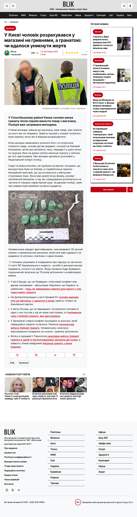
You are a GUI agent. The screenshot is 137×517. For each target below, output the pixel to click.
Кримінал (10, 28)
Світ (111, 15)
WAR (23, 15)
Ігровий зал (10, 452)
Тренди (54, 483)
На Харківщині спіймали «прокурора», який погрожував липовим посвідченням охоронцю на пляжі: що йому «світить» (104, 137)
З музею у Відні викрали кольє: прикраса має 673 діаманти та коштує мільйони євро (103, 42)
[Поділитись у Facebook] (17, 355)
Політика (13, 15)
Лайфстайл (66, 15)
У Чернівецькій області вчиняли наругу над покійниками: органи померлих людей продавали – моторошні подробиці (104, 74)
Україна (120, 15)
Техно (53, 449)
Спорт (43, 15)
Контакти (9, 484)
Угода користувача (13, 466)
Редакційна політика (14, 470)
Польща (98, 158)
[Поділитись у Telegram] (55, 355)
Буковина (99, 60)
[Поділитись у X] (36, 355)
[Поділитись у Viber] (74, 355)
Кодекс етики (11, 475)
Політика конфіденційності (17, 457)
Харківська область (103, 124)
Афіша (78, 15)
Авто (129, 15)
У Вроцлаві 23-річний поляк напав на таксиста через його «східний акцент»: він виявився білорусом (104, 169)
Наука (101, 466)
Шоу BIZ (54, 15)
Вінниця (98, 95)
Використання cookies (15, 461)
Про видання (10, 448)
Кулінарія (101, 15)
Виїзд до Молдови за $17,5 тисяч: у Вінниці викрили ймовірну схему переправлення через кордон (104, 106)
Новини (54, 477)
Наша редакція (11, 479)
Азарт (101, 471)
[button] (6, 5)
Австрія (98, 32)
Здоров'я (89, 15)
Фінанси (33, 15)
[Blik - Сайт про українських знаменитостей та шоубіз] (9, 433)
